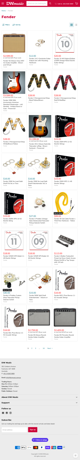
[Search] (50, 3)
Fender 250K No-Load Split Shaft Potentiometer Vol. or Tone (37, 183)
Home (4, 11)
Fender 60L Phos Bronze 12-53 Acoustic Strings (13, 334)
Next (49, 348)
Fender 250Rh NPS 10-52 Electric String (12, 220)
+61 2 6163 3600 (8, 374)
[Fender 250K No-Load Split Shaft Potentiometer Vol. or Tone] (39, 166)
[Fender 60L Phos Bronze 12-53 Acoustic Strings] (14, 317)
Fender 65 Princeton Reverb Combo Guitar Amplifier (64, 336)
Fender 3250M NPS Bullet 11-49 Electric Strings (14, 257)
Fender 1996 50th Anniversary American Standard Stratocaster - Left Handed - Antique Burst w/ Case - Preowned (13, 104)
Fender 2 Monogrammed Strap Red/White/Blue (65, 99)
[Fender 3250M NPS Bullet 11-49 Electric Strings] (14, 240)
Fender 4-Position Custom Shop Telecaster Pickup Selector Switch (12, 297)
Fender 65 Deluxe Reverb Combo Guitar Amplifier (37, 336)
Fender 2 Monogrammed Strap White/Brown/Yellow (14, 143)
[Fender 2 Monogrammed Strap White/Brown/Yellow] (14, 126)
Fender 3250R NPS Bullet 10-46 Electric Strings (38, 257)
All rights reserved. (40, 456)
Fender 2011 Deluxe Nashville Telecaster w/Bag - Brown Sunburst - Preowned (39, 146)
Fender (5, 67)
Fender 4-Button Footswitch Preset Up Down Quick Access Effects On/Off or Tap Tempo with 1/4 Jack (65, 259)
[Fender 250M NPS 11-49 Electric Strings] (65, 166)
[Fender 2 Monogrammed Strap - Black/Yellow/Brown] (39, 82)
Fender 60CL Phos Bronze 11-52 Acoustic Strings (64, 296)
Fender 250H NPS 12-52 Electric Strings (63, 143)
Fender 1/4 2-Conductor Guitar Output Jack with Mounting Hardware (39, 61)
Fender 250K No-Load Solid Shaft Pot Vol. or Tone (13, 182)
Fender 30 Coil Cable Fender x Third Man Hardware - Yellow (64, 220)
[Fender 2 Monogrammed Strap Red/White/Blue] (65, 82)
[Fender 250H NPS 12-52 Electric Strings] (65, 126)
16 (44, 348)
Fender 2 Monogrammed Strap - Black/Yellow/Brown (39, 99)
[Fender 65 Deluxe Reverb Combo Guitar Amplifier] (39, 317)
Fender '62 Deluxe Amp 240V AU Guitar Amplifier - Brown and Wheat (13, 63)
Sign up (33, 429)
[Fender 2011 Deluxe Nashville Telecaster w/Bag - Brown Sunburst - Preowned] (40, 126)
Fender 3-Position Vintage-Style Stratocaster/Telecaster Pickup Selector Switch (39, 221)
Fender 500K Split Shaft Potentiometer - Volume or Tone (38, 297)
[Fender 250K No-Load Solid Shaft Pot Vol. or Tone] (14, 166)
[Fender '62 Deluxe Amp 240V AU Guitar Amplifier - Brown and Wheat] (14, 43)
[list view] (76, 25)
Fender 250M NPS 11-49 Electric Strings (63, 182)
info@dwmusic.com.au (13, 378)
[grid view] (71, 25)
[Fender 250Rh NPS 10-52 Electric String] (14, 203)
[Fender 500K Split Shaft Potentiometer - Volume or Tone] (40, 280)
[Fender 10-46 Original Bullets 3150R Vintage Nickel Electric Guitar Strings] (65, 43)
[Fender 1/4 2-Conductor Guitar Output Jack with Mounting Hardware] (40, 43)
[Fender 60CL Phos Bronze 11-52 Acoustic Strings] (65, 280)
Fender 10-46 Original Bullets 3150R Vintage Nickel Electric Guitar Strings (64, 61)
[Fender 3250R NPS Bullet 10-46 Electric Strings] (39, 240)
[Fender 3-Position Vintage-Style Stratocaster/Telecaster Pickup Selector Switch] (40, 203)
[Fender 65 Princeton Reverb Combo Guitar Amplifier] (65, 317)
